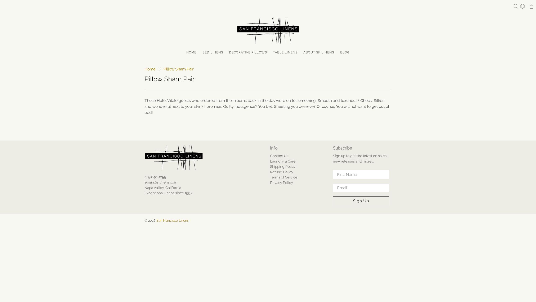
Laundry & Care (282, 161)
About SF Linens (318, 52)
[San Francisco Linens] (268, 30)
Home (191, 52)
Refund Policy (281, 172)
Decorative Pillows (248, 52)
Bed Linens (212, 52)
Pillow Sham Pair (179, 69)
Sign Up (361, 200)
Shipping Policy (282, 166)
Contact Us (279, 156)
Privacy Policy (281, 183)
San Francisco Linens (172, 221)
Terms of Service (283, 177)
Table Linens (285, 52)
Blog (345, 52)
